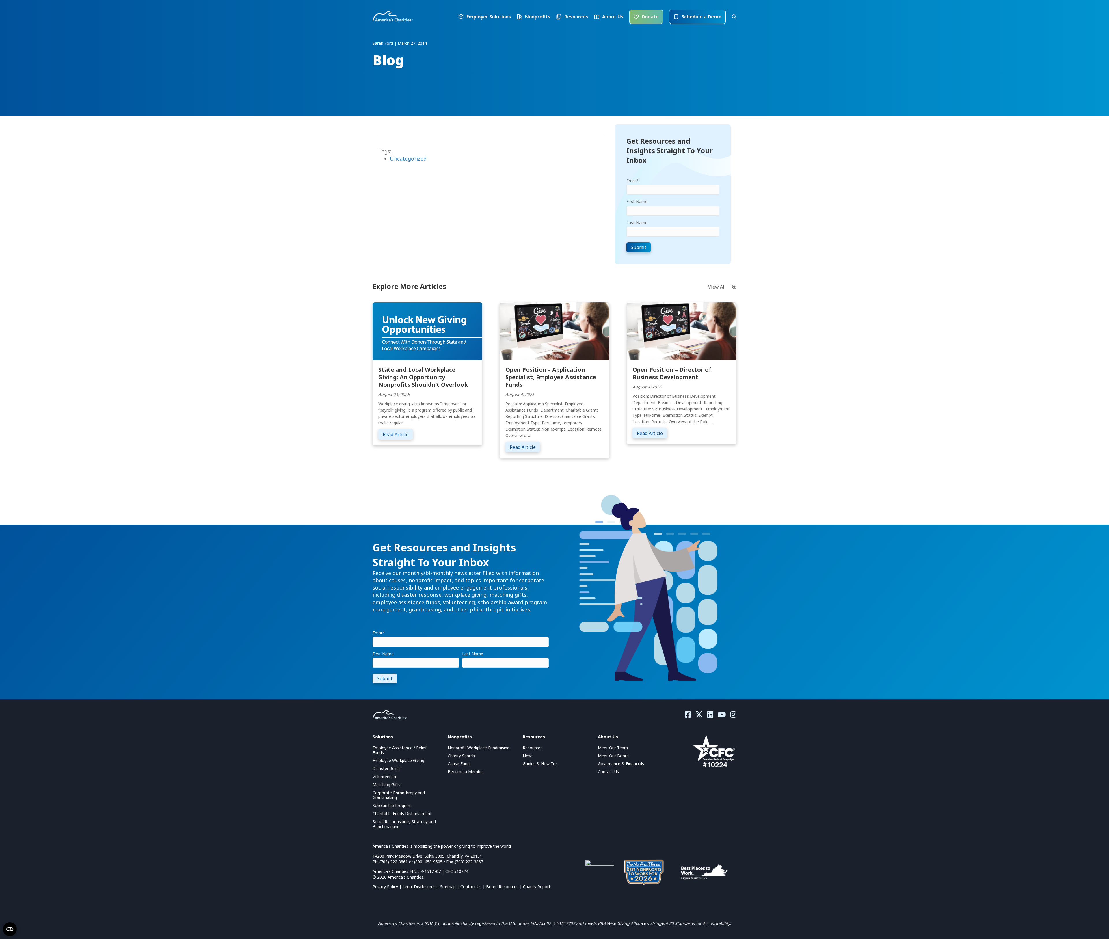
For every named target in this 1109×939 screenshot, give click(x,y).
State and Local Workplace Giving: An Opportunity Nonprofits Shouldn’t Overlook (423, 377)
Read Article (398, 434)
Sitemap (448, 886)
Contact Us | (473, 886)
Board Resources (502, 886)
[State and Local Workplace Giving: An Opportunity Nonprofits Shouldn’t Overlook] (427, 330)
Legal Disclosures (419, 886)
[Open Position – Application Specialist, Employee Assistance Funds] (554, 330)
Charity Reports (537, 886)
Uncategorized (408, 158)
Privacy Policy (385, 886)
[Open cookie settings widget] (10, 929)
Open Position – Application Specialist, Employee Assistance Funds (550, 377)
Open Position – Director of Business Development (671, 373)
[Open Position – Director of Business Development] (681, 330)
